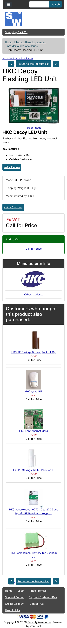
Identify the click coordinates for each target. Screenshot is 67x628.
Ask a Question (13, 207)
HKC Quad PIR (33, 391)
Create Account (14, 603)
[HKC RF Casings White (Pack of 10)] (33, 458)
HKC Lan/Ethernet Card (33, 431)
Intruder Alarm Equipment (30, 42)
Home (8, 42)
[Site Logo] (33, 19)
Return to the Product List (33, 63)
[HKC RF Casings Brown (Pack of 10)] (33, 340)
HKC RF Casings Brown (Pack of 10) (33, 352)
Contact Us (37, 603)
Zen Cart (35, 626)
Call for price (34, 248)
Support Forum (14, 597)
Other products (33, 294)
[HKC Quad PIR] (33, 379)
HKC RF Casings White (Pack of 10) (33, 470)
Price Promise (38, 590)
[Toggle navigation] (8, 4)
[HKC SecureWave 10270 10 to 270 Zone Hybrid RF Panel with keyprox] (33, 497)
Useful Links (12, 610)
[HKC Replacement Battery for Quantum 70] (33, 541)
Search (55, 4)
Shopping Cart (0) (16, 32)
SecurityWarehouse (39, 622)
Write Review (12, 167)
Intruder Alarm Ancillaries (22, 46)
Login (21, 590)
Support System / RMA (43, 597)
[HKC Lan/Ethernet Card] (33, 418)
